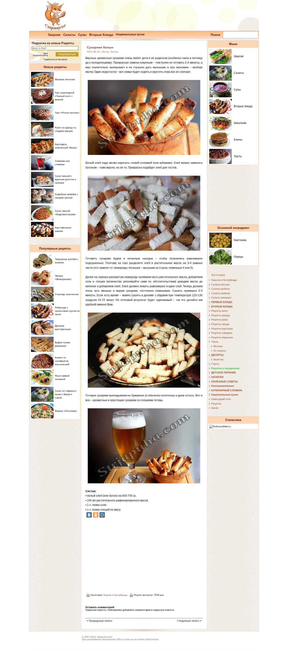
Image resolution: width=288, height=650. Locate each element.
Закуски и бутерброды (115, 595)
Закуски (54, 34)
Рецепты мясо (219, 310)
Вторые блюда (101, 34)
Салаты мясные (220, 284)
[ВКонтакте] (89, 515)
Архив (214, 408)
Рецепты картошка (222, 328)
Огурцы (238, 256)
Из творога (220, 350)
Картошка (240, 240)
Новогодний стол (221, 399)
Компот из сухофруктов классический (62, 361)
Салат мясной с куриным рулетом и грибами (65, 179)
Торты (238, 156)
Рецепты (216, 403)
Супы (82, 34)
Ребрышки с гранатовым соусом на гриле (67, 311)
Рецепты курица (220, 315)
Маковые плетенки (65, 79)
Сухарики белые (100, 47)
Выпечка (218, 359)
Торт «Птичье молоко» (67, 112)
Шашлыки (240, 123)
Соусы (215, 363)
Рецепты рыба (219, 319)
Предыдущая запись (100, 620)
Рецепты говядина (221, 333)
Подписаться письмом (55, 59)
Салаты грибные (220, 293)
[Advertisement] (123, 553)
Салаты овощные (221, 297)
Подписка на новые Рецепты (53, 43)
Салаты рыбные (220, 288)
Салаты (69, 34)
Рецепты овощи (220, 324)
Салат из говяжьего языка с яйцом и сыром (65, 394)
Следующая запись (188, 620)
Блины (238, 139)
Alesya (114, 52)
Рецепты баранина (222, 337)
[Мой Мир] (102, 515)
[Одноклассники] (95, 515)
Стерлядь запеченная (67, 294)
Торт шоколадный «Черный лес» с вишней (64, 96)
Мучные (218, 346)
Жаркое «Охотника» (66, 411)
